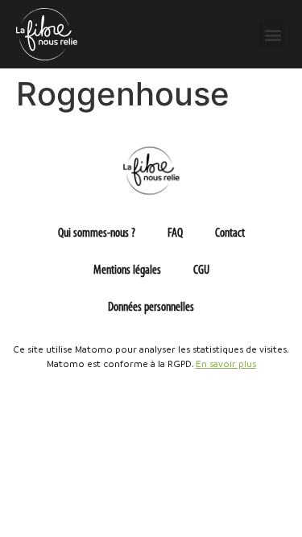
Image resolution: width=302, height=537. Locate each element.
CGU (201, 270)
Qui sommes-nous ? (96, 233)
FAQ (175, 233)
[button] (272, 34)
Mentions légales (127, 270)
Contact (230, 233)
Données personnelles (151, 307)
